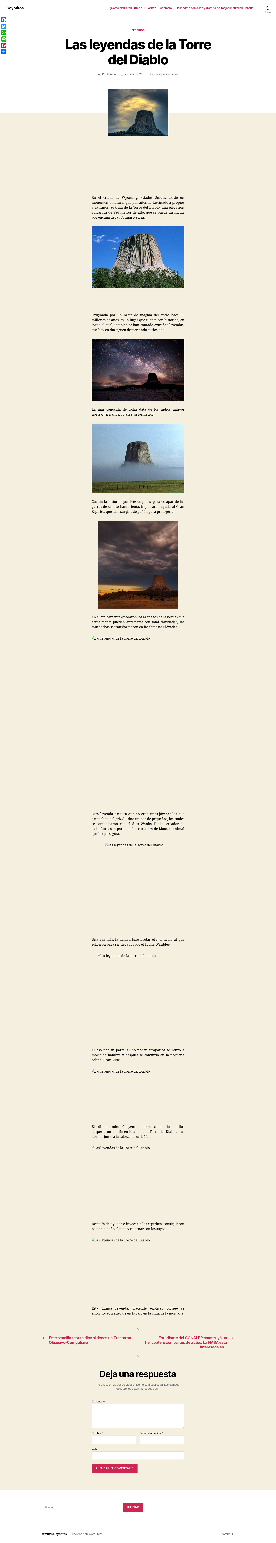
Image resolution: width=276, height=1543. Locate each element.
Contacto (166, 8)
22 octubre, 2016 (135, 74)
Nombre (97, 1433)
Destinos (138, 30)
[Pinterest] (4, 45)
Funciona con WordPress (87, 1534)
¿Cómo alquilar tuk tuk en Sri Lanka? (133, 8)
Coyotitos (15, 8)
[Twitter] (4, 26)
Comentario (98, 1401)
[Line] (4, 39)
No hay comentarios (166, 74)
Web (94, 1449)
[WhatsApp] (4, 32)
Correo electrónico (151, 1433)
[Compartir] (4, 52)
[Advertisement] (46, 171)
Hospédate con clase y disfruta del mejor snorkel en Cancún (214, 8)
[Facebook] (4, 20)
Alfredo (111, 74)
